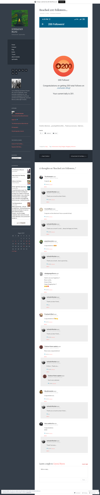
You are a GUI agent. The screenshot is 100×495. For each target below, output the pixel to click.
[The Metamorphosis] (28, 206)
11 (29, 241)
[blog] (19, 70)
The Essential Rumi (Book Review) (20, 115)
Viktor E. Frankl (15, 177)
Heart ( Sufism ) (45, 156)
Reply (45, 186)
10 (26, 241)
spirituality (15, 59)
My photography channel (18, 131)
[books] (23, 70)
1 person (50, 184)
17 (26, 243)
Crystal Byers (48, 209)
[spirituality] (16, 73)
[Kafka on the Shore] (28, 184)
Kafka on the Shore (16, 181)
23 (24, 246)
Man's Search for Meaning (18, 175)
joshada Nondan (55, 13)
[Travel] (26, 70)
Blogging (68, 146)
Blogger (63, 146)
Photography (15, 127)
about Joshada (16, 57)
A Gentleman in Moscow (18, 169)
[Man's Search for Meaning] (28, 179)
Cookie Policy (28, 492)
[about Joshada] (13, 73)
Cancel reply (85, 464)
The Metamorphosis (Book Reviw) (20, 123)
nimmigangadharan (50, 273)
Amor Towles (15, 171)
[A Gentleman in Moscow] (28, 172)
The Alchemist (48, 176)
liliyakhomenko (48, 391)
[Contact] (16, 70)
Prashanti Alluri (49, 314)
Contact (14, 47)
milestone (73, 146)
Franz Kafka (15, 204)
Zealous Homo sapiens (51, 346)
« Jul (13, 251)
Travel (13, 54)
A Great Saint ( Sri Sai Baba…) (78, 156)
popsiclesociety (49, 241)
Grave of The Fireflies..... (17, 143)
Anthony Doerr (15, 188)
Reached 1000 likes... (17, 147)
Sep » (15, 251)
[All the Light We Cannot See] (28, 190)
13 (15, 243)
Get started (61, 1)
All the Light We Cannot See (19, 186)
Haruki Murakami (16, 182)
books (13, 52)
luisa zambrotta (49, 423)
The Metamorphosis (17, 203)
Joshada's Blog (17, 30)
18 (29, 243)
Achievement (55, 146)
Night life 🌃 (15, 119)
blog (13, 49)
